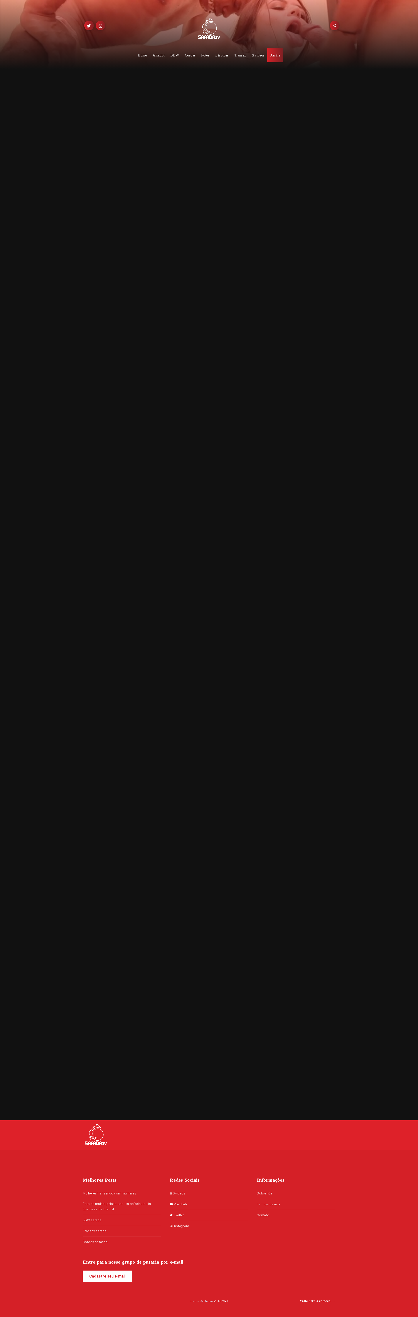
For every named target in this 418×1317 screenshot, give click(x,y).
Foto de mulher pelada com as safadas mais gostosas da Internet (117, 1206)
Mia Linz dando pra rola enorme (225, 924)
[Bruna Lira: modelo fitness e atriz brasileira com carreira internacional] (274, 105)
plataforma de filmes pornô (194, 714)
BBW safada (92, 1220)
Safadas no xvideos (115, 209)
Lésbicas (222, 55)
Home (142, 55)
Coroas (190, 55)
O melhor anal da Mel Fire (307, 308)
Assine (275, 55)
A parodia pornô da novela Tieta (166, 977)
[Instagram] (100, 25)
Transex (240, 55)
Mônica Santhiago (174, 361)
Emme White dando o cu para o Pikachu (296, 286)
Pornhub (180, 1204)
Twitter (178, 1215)
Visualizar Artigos (163, 819)
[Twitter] (89, 25)
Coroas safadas (95, 1242)
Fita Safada (118, 802)
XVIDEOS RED (161, 721)
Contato (263, 1215)
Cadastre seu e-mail (107, 1276)
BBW (174, 55)
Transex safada (95, 1231)
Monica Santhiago (161, 750)
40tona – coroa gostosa (304, 153)
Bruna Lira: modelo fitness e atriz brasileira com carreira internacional (309, 106)
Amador (159, 55)
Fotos (205, 55)
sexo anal (188, 750)
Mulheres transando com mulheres (109, 1193)
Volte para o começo (315, 1301)
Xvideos (258, 55)
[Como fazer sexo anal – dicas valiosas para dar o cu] (274, 134)
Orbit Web (221, 1301)
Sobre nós (265, 1193)
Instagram (181, 1226)
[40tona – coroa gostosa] (274, 158)
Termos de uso (268, 1204)
